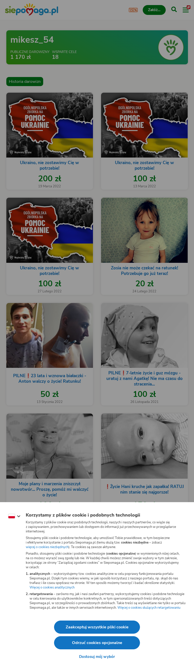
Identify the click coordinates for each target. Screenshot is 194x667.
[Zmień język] (14, 516)
